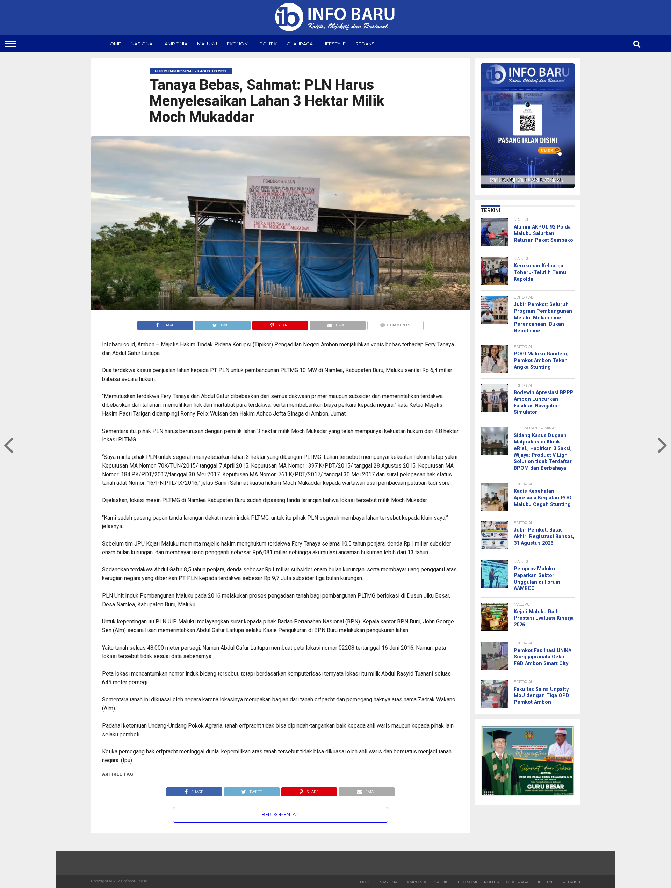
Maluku (207, 43)
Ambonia (176, 43)
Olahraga (300, 43)
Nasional (143, 43)
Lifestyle (334, 43)
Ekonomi (238, 43)
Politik (268, 43)
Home (113, 43)
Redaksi (365, 43)
